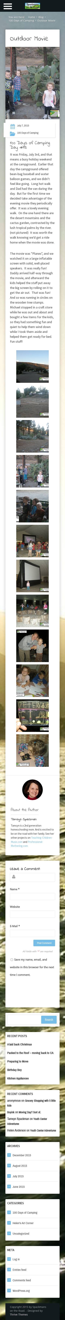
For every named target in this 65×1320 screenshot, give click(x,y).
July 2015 (18, 1176)
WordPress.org (21, 1291)
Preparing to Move (17, 1061)
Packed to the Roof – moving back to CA (30, 1053)
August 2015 (20, 1166)
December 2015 (22, 1155)
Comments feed (22, 1280)
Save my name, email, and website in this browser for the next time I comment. (32, 967)
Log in (16, 1259)
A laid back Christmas (19, 1044)
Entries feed (19, 1270)
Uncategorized (21, 1233)
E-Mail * (15, 926)
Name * (15, 889)
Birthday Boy (14, 1070)
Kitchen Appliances (18, 1078)
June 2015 (19, 1186)
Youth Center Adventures (43, 1130)
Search (49, 1020)
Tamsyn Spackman (23, 819)
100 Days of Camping (27, 132)
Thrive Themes (19, 1314)
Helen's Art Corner (23, 1223)
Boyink (10, 1112)
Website (15, 906)
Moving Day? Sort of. (30, 1112)
